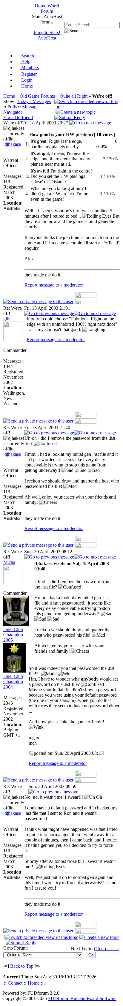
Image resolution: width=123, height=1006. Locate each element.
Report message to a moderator (53, 284)
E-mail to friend (18, 117)
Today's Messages (34, 101)
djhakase (12, 144)
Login (26, 80)
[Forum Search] (92, 24)
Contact (15, 983)
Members (29, 67)
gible (8, 318)
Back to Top (21, 966)
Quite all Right (73, 96)
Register (28, 74)
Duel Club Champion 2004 (13, 681)
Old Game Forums (37, 96)
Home (26, 85)
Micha (9, 562)
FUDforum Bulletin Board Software (82, 998)
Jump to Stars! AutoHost (46, 35)
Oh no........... (106, 948)
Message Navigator (21, 109)
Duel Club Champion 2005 (13, 635)
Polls (12, 106)
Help (25, 61)
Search (27, 55)
